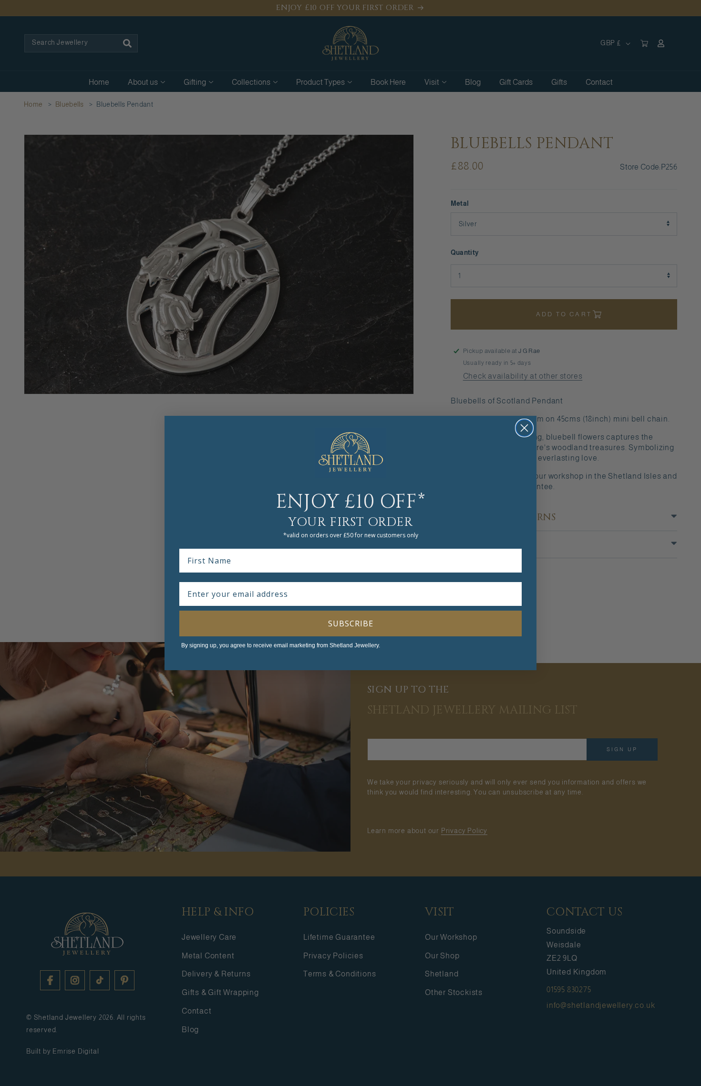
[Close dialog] (524, 428)
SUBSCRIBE (350, 623)
